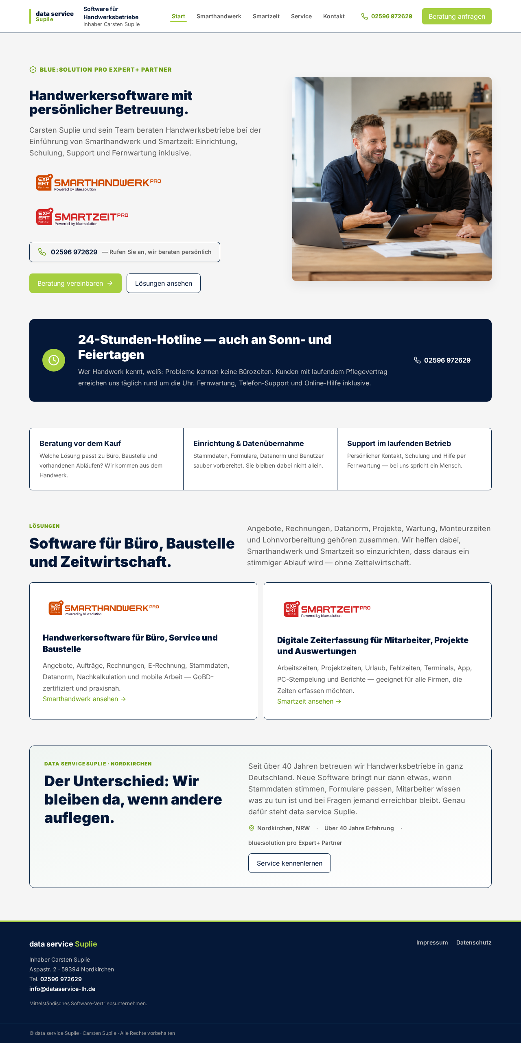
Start (178, 16)
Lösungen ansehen (163, 283)
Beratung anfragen (457, 16)
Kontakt (334, 16)
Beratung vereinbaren (70, 283)
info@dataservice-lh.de (62, 988)
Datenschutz (474, 942)
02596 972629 (391, 16)
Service (301, 16)
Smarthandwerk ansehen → (84, 699)
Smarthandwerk (219, 16)
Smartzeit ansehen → (309, 701)
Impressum (432, 942)
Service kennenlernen (289, 863)
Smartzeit (266, 16)
